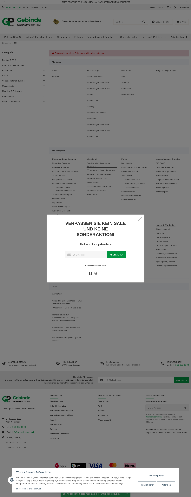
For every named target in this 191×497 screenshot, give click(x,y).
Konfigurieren (147, 485)
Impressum (21, 488)
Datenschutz (35, 488)
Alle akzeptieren (156, 475)
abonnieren (116, 255)
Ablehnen (166, 485)
